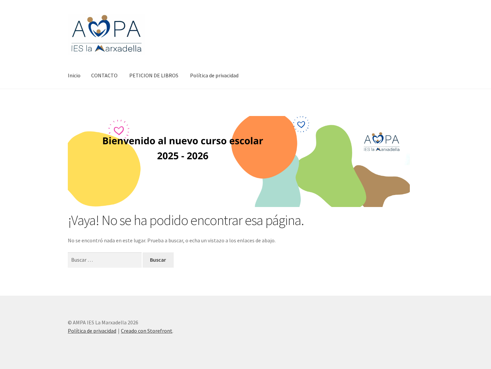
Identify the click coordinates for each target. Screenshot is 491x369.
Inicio (74, 75)
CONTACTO (104, 75)
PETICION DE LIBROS (153, 75)
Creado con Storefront (146, 330)
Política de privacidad (214, 75)
